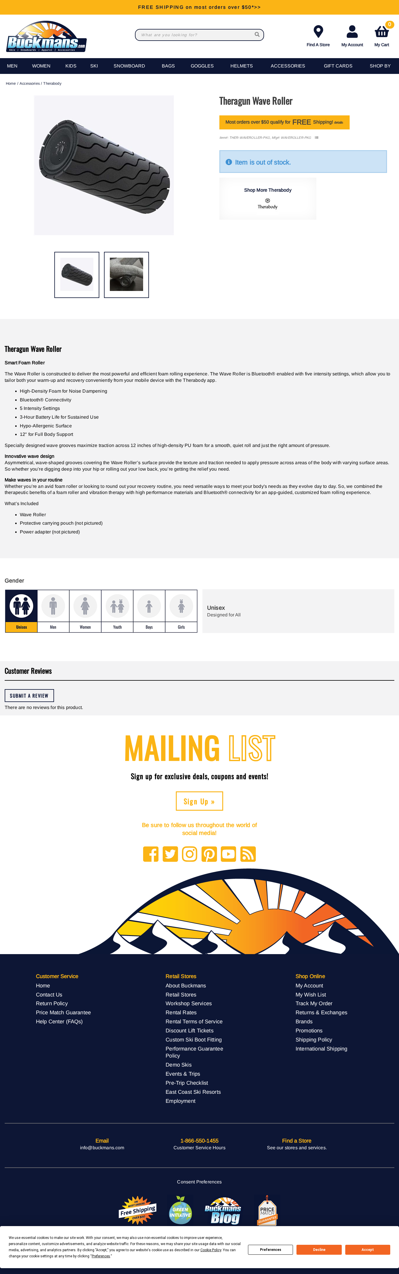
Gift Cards (338, 65)
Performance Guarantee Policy (194, 1052)
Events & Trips (183, 1074)
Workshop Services (189, 1003)
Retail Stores (181, 995)
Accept (368, 1250)
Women (41, 65)
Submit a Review (29, 695)
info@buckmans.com (102, 1147)
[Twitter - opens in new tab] (170, 854)
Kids (71, 65)
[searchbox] (257, 35)
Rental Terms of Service (194, 1021)
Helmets (241, 65)
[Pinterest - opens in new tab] (209, 854)
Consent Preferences (199, 1181)
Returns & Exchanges (321, 1012)
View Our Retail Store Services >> (199, 7)
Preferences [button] (101, 1256)
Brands (304, 1021)
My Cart (382, 35)
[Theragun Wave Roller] (77, 274)
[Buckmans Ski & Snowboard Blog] (224, 1210)
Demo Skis (178, 1065)
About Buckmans (186, 985)
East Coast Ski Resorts (193, 1092)
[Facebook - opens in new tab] (151, 854)
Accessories (288, 65)
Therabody (52, 83)
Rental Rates (181, 1012)
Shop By (380, 65)
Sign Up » (200, 801)
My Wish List (311, 995)
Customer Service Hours (199, 1147)
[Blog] (248, 854)
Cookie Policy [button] (210, 1250)
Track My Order (314, 1003)
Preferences (270, 1250)
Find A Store (318, 44)
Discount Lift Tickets (189, 1030)
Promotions (309, 1030)
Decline (319, 1250)
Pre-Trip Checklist (187, 1083)
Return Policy (52, 1003)
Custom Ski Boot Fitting (194, 1039)
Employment (180, 1101)
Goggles (202, 65)
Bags (168, 65)
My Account (352, 44)
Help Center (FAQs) (59, 1021)
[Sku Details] (316, 138)
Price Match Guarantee (63, 1012)
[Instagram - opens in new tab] (189, 854)
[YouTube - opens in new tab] (228, 854)
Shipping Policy (314, 1039)
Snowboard (129, 65)
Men (12, 65)
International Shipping (322, 1049)
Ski (94, 65)
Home (11, 83)
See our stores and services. (297, 1147)
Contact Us (49, 995)
